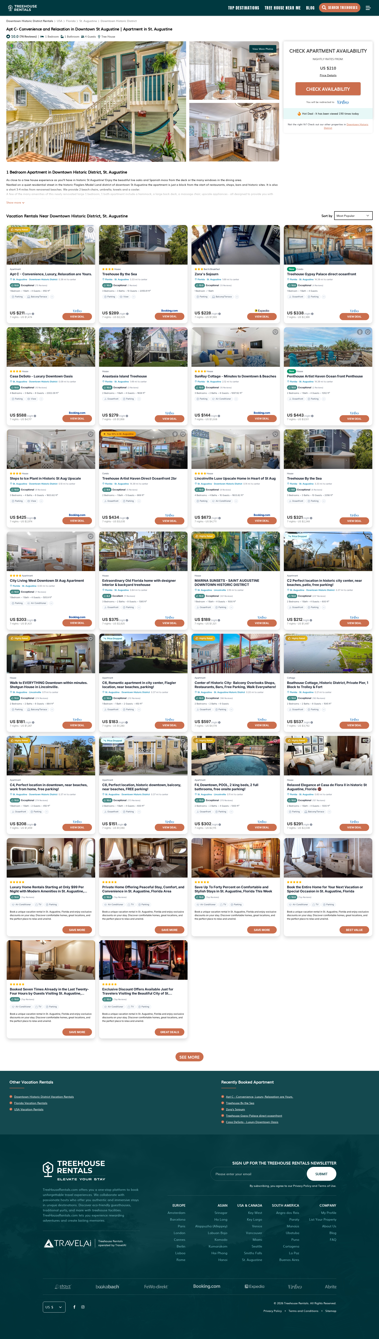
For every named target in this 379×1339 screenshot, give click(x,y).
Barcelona (177, 1219)
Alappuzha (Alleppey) (211, 1226)
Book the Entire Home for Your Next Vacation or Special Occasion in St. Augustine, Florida (325, 889)
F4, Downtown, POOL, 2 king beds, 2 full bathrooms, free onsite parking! (226, 787)
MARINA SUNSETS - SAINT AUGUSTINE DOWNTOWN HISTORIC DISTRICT (227, 583)
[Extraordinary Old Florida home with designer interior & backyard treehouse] (143, 551)
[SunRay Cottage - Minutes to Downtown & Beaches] (235, 347)
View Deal (77, 316)
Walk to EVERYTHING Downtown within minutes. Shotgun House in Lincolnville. (48, 685)
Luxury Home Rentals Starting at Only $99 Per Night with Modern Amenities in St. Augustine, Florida (47, 889)
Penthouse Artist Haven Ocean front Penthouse (325, 376)
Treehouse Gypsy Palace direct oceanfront (321, 274)
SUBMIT (321, 1173)
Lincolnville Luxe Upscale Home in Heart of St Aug (235, 478)
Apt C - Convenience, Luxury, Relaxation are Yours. (51, 274)
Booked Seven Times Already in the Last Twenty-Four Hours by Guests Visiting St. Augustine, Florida (49, 991)
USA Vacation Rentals (28, 1109)
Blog (310, 8)
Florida (71, 21)
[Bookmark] (20, 46)
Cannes (179, 1239)
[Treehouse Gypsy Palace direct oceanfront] (328, 245)
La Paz (294, 1252)
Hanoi (222, 1259)
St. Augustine (88, 21)
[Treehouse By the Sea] (143, 245)
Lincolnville (220, 590)
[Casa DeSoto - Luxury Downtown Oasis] (51, 347)
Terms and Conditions (303, 1311)
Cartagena (291, 1246)
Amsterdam (176, 1212)
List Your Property (322, 1219)
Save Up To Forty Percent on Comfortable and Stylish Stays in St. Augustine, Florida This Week (233, 889)
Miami (257, 1239)
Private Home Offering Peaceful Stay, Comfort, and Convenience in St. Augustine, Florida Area (143, 889)
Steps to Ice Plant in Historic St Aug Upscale (45, 478)
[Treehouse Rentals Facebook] (74, 1307)
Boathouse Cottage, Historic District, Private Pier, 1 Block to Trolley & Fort (327, 685)
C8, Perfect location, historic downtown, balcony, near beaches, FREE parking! (141, 787)
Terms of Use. (327, 1186)
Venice (257, 1226)
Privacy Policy (302, 1186)
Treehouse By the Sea (119, 274)
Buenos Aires (289, 1259)
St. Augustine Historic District (229, 692)
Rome (180, 1259)
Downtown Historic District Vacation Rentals (44, 1097)
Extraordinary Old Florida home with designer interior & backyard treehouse (139, 583)
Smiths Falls (253, 1252)
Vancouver (254, 1232)
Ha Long (220, 1219)
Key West (255, 1212)
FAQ (333, 1239)
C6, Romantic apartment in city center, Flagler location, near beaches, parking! (139, 685)
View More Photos (262, 49)
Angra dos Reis (287, 1212)
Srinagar (221, 1212)
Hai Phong (219, 1252)
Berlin (181, 1246)
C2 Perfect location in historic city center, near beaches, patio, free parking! (324, 583)
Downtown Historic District (119, 21)
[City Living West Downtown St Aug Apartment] (51, 551)
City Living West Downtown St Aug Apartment (47, 581)
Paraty (294, 1219)
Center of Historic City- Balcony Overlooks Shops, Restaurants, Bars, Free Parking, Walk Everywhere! (235, 685)
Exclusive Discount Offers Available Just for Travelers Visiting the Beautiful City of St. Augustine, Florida (137, 991)
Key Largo (254, 1219)
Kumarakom (218, 1246)
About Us (329, 1226)
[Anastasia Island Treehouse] (143, 347)
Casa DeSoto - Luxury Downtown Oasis (41, 376)
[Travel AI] (67, 1243)
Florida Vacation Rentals (30, 1103)
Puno (295, 1239)
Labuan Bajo (217, 1232)
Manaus (293, 1226)
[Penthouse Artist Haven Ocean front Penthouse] (328, 347)
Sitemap (330, 1311)
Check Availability (328, 89)
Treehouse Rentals (296, 1303)
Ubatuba (292, 1232)
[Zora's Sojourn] (235, 245)
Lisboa (180, 1252)
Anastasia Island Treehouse (124, 376)
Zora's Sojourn (206, 274)
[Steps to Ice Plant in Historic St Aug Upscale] (51, 449)
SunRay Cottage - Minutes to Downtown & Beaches (235, 376)
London (179, 1232)
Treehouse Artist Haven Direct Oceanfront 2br (139, 478)
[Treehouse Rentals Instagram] (83, 1307)
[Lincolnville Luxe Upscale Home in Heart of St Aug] (235, 449)
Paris (181, 1226)
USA (59, 21)
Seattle (257, 1246)
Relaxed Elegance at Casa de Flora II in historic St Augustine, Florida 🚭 (327, 787)
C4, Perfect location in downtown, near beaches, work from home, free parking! (48, 787)
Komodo (221, 1239)
